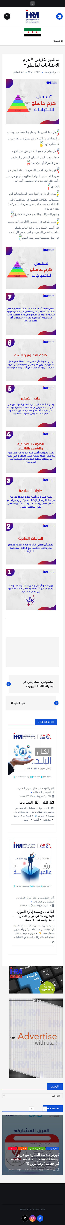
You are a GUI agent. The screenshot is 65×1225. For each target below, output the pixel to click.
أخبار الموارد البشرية (28, 788)
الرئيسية (58, 41)
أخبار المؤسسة (52, 72)
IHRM (49, 1169)
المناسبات (49, 792)
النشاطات (37, 792)
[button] (44, 1109)
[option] (32, 1145)
